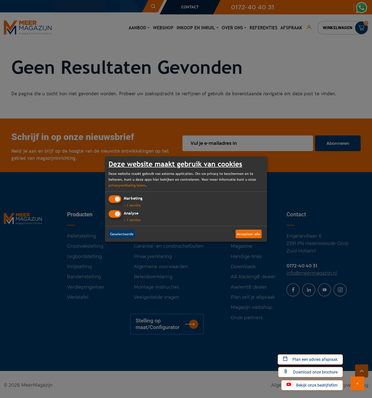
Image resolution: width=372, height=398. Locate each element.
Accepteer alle (248, 234)
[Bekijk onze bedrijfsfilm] (357, 383)
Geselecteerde (122, 234)
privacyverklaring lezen (127, 185)
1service (132, 205)
